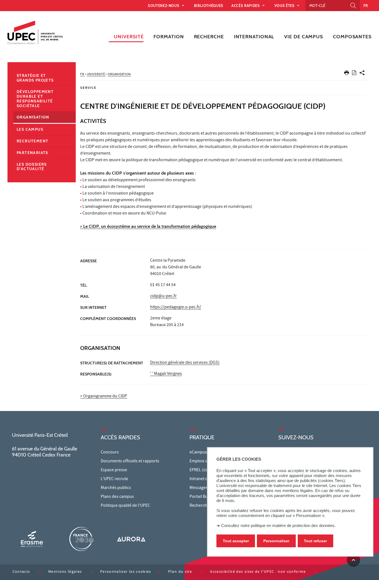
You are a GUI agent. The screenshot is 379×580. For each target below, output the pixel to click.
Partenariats (32, 152)
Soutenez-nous (164, 5)
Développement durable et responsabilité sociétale (35, 98)
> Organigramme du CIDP (103, 396)
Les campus (30, 129)
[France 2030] (81, 539)
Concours (110, 452)
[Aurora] (131, 539)
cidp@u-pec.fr (163, 296)
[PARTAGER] (362, 74)
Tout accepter (236, 541)
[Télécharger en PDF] (354, 73)
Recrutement (32, 140)
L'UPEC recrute (114, 479)
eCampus (198, 452)
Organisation (33, 117)
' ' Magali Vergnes (166, 374)
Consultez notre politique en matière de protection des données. (278, 525)
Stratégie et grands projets (35, 78)
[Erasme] (32, 539)
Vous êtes (285, 5)
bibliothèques (208, 5)
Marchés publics (116, 488)
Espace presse (114, 470)
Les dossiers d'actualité (32, 167)
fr (365, 5)
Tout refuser (315, 541)
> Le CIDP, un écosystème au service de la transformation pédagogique (148, 226)
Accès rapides (246, 5)
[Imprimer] (346, 74)
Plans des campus (117, 497)
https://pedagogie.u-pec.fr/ (175, 307)
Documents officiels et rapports (130, 461)
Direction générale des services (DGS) (184, 363)
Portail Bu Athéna (206, 497)
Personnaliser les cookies (125, 572)
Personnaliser (276, 541)
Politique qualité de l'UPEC (125, 506)
